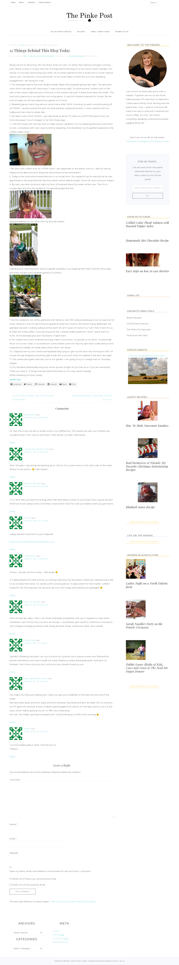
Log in (56, 931)
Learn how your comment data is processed (72, 901)
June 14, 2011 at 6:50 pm (36, 452)
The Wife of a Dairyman (139, 329)
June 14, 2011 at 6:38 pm (36, 418)
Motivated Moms (45, 56)
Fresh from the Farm (137, 335)
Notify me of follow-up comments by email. (34, 879)
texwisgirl (30, 556)
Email (13, 838)
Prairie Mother (32, 483)
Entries (58, 934)
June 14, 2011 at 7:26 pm (36, 486)
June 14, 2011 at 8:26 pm (36, 559)
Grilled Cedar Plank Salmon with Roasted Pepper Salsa (147, 224)
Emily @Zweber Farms (36, 679)
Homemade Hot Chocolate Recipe (147, 240)
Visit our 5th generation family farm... (147, 355)
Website (14, 853)
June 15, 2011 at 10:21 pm (36, 732)
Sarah (27, 518)
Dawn (27, 729)
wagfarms (29, 415)
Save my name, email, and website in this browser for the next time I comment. (50, 871)
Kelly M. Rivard (32, 602)
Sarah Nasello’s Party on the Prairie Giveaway (144, 625)
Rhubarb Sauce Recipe (140, 507)
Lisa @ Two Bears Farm (36, 449)
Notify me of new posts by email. (29, 884)
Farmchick (29, 640)
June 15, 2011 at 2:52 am (36, 681)
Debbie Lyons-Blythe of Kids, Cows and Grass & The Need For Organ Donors (147, 667)
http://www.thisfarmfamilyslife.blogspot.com (32, 542)
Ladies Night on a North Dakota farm (147, 585)
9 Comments (52, 45)
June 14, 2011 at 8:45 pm (36, 605)
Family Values (29, 56)
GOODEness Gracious (138, 323)
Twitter (165, 141)
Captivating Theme (78, 961)
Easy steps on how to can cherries (147, 271)
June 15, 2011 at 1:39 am (35, 643)
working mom (76, 56)
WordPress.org (60, 942)
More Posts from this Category (144, 522)
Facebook (131, 141)
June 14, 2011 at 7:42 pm (36, 521)
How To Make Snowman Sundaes (147, 426)
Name (13, 824)
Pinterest (155, 141)
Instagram (144, 141)
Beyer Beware (134, 317)
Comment (15, 779)
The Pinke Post (89, 17)
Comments (60, 938)
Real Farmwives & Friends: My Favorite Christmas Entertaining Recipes (147, 466)
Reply (12, 442)
